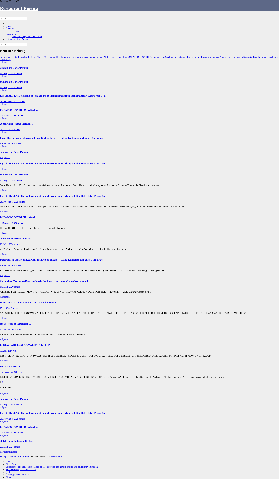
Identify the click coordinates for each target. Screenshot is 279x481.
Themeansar (56, 456)
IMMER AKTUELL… (11, 366)
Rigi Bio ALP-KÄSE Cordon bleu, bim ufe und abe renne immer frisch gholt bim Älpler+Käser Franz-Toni (52, 96)
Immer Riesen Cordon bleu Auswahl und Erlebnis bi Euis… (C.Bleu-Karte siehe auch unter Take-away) (51, 138)
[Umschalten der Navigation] (1, 16)
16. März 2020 (7, 287)
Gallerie (15, 31)
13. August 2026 (8, 73)
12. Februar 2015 (8, 329)
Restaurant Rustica (19, 8)
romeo (19, 73)
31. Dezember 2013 (9, 372)
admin (19, 329)
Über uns (10, 28)
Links (8, 477)
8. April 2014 (6, 351)
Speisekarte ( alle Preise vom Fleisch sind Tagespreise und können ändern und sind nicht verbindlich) (52, 467)
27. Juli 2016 (6, 308)
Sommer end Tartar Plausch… (15, 68)
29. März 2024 (7, 129)
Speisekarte (11, 34)
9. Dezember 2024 (9, 115)
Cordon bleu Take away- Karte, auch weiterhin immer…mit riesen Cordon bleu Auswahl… (45, 281)
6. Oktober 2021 (8, 143)
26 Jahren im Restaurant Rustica (16, 124)
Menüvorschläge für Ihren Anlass (27, 36)
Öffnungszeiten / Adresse (17, 39)
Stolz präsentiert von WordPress (15, 456)
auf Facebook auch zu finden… (15, 324)
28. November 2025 (9, 101)
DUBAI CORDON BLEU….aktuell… (19, 110)
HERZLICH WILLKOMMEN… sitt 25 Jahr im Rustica (28, 302)
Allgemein (5, 62)
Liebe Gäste (11, 464)
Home (8, 26)
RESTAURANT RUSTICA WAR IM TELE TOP (25, 345)
